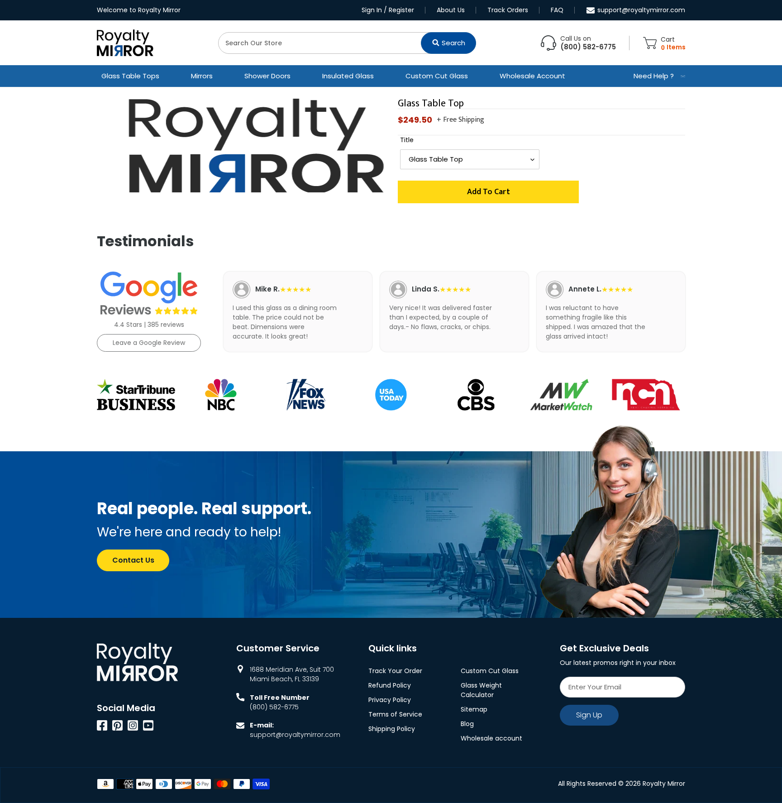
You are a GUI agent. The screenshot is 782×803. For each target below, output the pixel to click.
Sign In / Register (388, 9)
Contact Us (133, 560)
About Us (451, 9)
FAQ (557, 9)
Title (407, 139)
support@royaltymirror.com (641, 9)
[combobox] (347, 43)
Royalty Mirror (664, 783)
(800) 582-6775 (274, 707)
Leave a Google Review (149, 342)
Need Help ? (654, 76)
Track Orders (507, 9)
